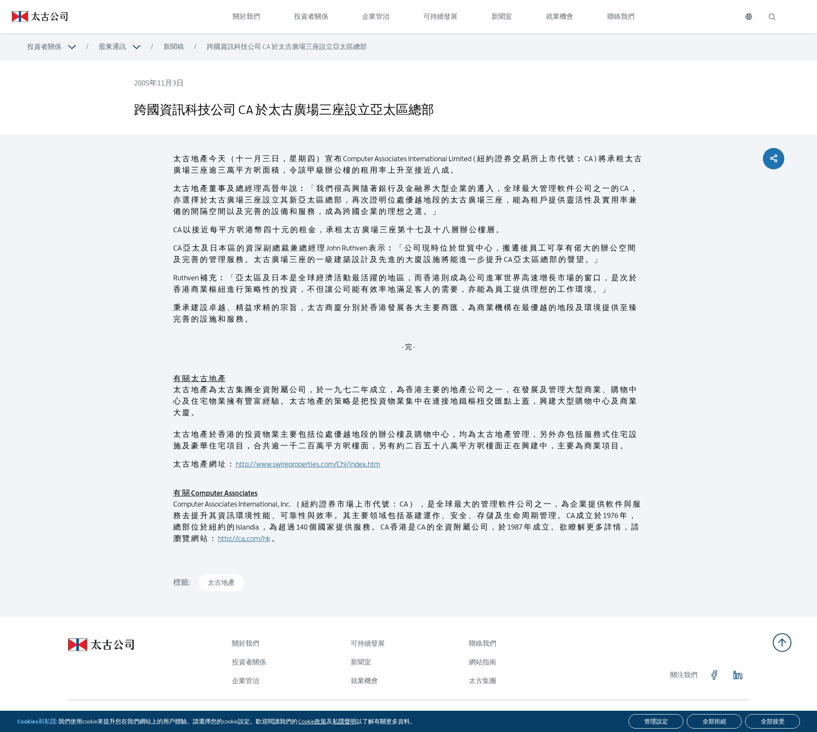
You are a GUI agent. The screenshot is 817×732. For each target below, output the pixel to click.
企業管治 (375, 16)
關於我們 (246, 16)
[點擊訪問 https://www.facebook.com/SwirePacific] (714, 675)
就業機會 (559, 16)
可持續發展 (440, 16)
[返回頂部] (782, 642)
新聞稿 (173, 47)
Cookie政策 (312, 721)
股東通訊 (112, 47)
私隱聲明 (344, 721)
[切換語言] (749, 16)
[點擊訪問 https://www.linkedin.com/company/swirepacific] (738, 675)
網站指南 (482, 662)
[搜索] (772, 16)
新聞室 (501, 16)
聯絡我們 (620, 16)
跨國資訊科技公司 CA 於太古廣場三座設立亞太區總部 (287, 47)
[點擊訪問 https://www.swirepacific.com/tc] (34, 16)
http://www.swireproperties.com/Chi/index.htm (308, 464)
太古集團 (482, 681)
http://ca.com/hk (244, 538)
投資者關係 (311, 16)
